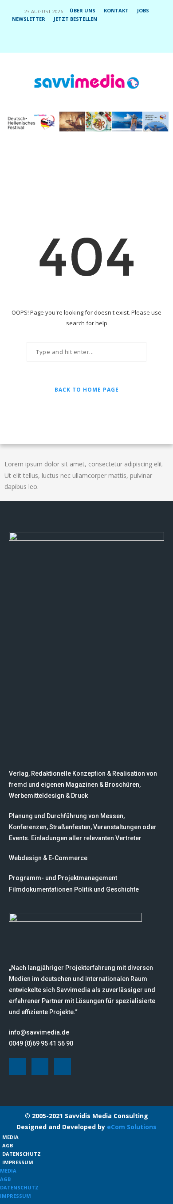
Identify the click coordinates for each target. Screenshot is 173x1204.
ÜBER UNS (82, 10)
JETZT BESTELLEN (75, 18)
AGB (7, 1145)
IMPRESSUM (17, 1162)
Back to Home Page (87, 389)
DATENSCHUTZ (21, 1153)
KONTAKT (116, 10)
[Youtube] (92, 40)
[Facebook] (69, 40)
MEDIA (10, 1137)
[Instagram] (81, 40)
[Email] (104, 40)
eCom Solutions (132, 1127)
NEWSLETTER (28, 18)
